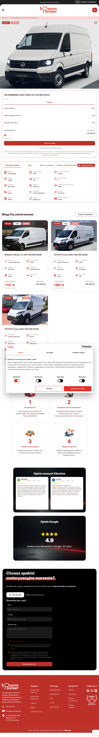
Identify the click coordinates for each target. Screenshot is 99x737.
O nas (52, 703)
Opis (30, 165)
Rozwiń (13, 648)
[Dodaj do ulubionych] (95, 22)
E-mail (11, 615)
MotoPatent (5, 18)
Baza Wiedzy (54, 694)
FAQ (51, 698)
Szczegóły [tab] (49, 352)
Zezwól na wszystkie (78, 388)
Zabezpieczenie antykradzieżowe (50, 148)
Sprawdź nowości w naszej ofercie (49, 2)
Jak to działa (54, 707)
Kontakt (71, 690)
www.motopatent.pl (52, 155)
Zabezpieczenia (36, 712)
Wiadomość (13, 625)
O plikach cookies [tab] (78, 352)
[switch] (38, 380)
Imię (10, 605)
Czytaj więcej (19, 659)
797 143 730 (16, 595)
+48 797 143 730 (70, 165)
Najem (33, 707)
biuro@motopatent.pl (36, 595)
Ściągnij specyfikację (87, 165)
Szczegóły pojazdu (13, 165)
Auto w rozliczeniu (47, 165)
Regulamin (72, 694)
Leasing (49, 102)
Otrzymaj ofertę (49, 143)
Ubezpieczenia (55, 690)
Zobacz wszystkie (85, 214)
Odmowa (49, 388)
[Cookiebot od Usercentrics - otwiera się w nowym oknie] (83, 346)
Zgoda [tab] (20, 352)
